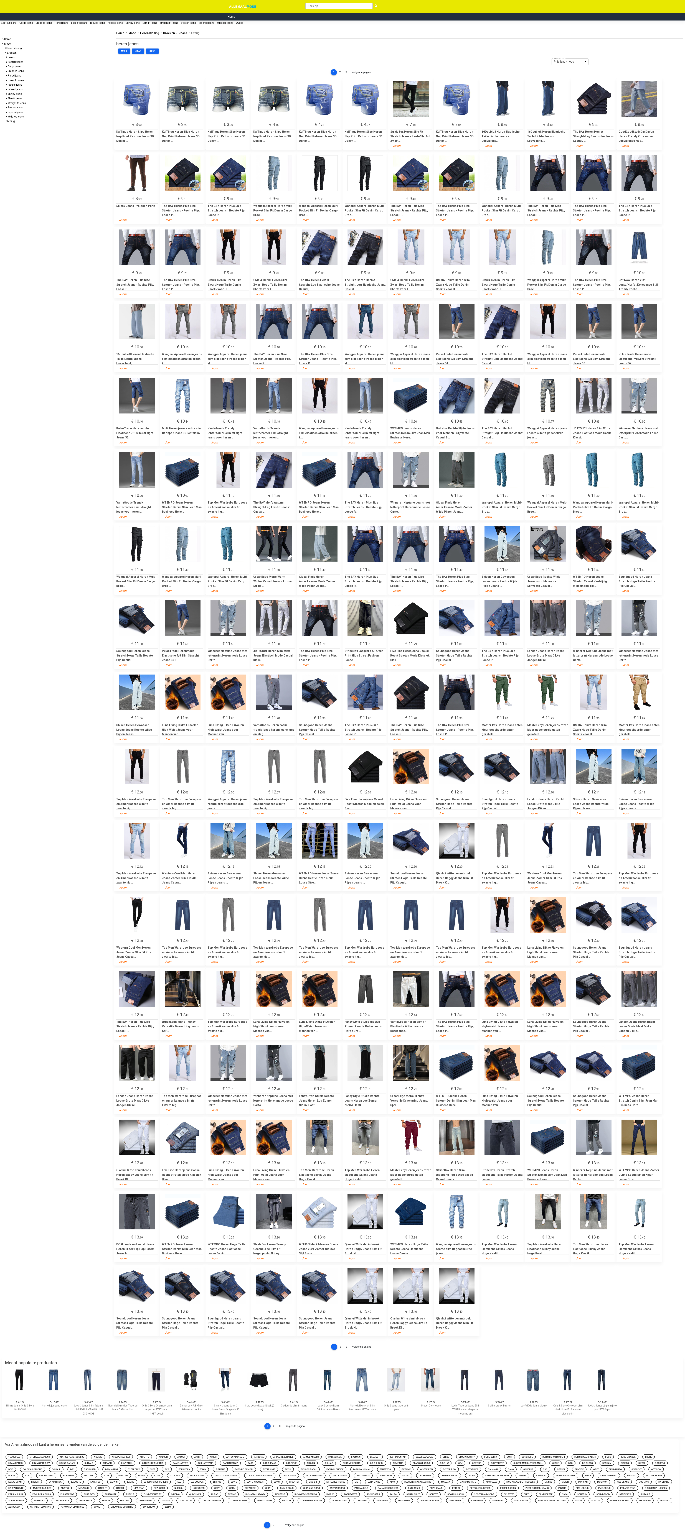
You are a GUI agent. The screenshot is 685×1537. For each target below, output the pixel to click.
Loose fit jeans (79, 22)
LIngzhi (313, 1482)
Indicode (123, 1475)
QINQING (175, 1494)
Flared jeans (61, 22)
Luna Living (374, 1482)
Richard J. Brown (255, 1494)
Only (267, 1488)
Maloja (445, 1482)
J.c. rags (175, 1475)
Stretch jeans (188, 22)
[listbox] (570, 61)
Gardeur (528, 1469)
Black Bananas (424, 1457)
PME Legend (582, 1488)
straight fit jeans (169, 22)
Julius (471, 1475)
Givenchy (636, 1469)
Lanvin (114, 1482)
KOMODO (631, 1475)
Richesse (280, 1494)
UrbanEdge (455, 1500)
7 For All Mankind (40, 1457)
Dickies (625, 1463)
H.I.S (27, 1475)
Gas (545, 1469)
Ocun (232, 1488)
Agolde (98, 1457)
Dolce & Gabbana (32, 1469)
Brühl (648, 1457)
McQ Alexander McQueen (520, 1482)
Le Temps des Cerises (156, 1482)
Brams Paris (15, 1463)
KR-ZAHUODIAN (654, 1475)
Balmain (356, 1457)
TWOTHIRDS (404, 1500)
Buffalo (89, 1463)
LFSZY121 (294, 1482)
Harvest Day (46, 1475)
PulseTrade (67, 1494)
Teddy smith (85, 1500)
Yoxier (97, 1507)
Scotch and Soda (484, 1494)
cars (250, 1463)
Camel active (180, 1463)
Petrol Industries (480, 1488)
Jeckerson (425, 1475)
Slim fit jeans (149, 22)
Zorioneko (149, 1507)
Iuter (157, 1475)
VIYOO (578, 1500)
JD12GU (405, 1475)
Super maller (16, 1500)
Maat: (138, 51)
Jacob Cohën (339, 1475)
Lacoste (76, 1482)
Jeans (12, 57)
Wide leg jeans (225, 22)
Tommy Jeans (264, 1500)
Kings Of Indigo (608, 1475)
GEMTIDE (579, 1469)
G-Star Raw (449, 1469)
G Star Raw (426, 1469)
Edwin (203, 1469)
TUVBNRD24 (382, 1500)
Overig (239, 22)
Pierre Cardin (508, 1488)
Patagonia (414, 1488)
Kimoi (588, 1475)
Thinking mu (145, 1500)
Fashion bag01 (309, 1469)
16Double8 (14, 1457)
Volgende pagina (361, 72)
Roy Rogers (373, 1494)
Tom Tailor (185, 1500)
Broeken (12, 52)
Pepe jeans (436, 1488)
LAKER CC (95, 1482)
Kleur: (152, 51)
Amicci (181, 1457)
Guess (11, 1475)
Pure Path (89, 1494)
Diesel (641, 1463)
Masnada (491, 1482)
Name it (102, 1488)
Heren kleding (14, 48)
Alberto (144, 1457)
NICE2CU (178, 1488)
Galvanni (493, 1469)
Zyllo (167, 1507)
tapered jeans (206, 22)
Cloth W (444, 1463)
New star (139, 1488)
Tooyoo (286, 1500)
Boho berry (490, 1457)
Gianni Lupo (615, 1469)
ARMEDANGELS (311, 1457)
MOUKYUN (602, 1482)
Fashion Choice (335, 1469)
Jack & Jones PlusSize (260, 1475)
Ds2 (72, 1469)
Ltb (356, 1482)
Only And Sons (311, 1488)
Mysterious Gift (42, 1488)
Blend (446, 1457)
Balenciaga (335, 1457)
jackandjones (314, 1475)
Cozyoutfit (497, 1463)
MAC (392, 1482)
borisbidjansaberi (585, 1457)
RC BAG (214, 1494)
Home (231, 16)
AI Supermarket (121, 1457)
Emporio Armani (244, 1469)
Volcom (595, 1500)
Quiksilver (195, 1494)
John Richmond (449, 1475)
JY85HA (522, 1475)
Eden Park (184, 1469)
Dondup (56, 1469)
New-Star (159, 1488)
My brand (663, 1482)
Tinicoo (165, 1500)
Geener (561, 1469)
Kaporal (541, 1475)
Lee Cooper (197, 1482)
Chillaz (328, 1463)
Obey (217, 1488)
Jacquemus (363, 1475)
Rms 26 (330, 1494)
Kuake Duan (15, 1482)
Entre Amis (269, 1469)
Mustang (644, 1482)
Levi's (234, 1482)
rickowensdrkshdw (306, 1494)
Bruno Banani (67, 1463)
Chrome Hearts (352, 1463)
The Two (124, 1500)
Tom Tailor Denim (211, 1500)
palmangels (361, 1488)
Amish (213, 1457)
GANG (511, 1469)
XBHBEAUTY (14, 1507)
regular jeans (97, 22)
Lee (179, 1482)
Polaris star (627, 1488)
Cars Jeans (269, 1463)
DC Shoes (587, 1463)
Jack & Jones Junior (225, 1475)
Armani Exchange (283, 1457)
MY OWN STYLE (16, 1488)
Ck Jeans (398, 1463)
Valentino (477, 1500)
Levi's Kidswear (255, 1482)
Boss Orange (628, 1457)
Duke (152, 1469)
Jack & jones (197, 1475)
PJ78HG (562, 1488)
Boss (608, 1457)
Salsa (393, 1494)
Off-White (250, 1488)
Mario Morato (468, 1482)
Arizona (259, 1457)
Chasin (311, 1463)
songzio (582, 1494)
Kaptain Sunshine (565, 1475)
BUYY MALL (127, 1463)
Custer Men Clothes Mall (528, 1463)
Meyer (565, 1482)
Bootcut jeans (9, 22)
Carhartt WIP (205, 1463)
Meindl (548, 1482)
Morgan (583, 1482)
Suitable (645, 1494)
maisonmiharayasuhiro (418, 1482)
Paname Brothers (388, 1488)
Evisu (288, 1469)
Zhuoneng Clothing (122, 1507)
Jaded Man (385, 1475)
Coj (460, 1463)
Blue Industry (467, 1457)
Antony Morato (235, 1457)
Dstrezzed (134, 1469)
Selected (509, 1494)
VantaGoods (521, 1500)
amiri (197, 1457)
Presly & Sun (15, 1494)
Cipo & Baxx (376, 1463)
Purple (130, 1494)
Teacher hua (61, 1500)
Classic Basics (421, 1463)
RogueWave (350, 1494)
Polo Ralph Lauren (656, 1488)
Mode (8, 43)
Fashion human (361, 1469)
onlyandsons (337, 1488)
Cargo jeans (26, 22)
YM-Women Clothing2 (72, 1507)
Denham (606, 1463)
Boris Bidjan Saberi (553, 1457)
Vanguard (498, 1500)
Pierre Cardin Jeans (537, 1488)
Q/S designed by (152, 1494)
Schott (433, 1494)
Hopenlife (68, 1475)
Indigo (141, 1475)
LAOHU (130, 1482)
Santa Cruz (413, 1494)
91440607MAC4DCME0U (72, 1457)
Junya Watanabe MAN (497, 1475)
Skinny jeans (133, 22)
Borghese (527, 1457)
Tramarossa (339, 1500)
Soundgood (603, 1494)
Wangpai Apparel (620, 1500)
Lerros (217, 1482)
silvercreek (545, 1494)
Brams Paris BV (41, 1463)
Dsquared (90, 1469)
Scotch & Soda (456, 1494)
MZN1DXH (83, 1488)
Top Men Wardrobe (311, 1500)
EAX (167, 1469)
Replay (232, 1494)
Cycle (555, 1463)
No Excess (199, 1488)
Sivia (565, 1494)
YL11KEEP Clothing (40, 1507)
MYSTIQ (65, 1488)
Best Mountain (398, 1457)
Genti (596, 1469)
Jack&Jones (289, 1475)
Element (220, 1469)
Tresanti (361, 1500)
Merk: (124, 51)
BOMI (509, 1457)
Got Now (656, 1469)
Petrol (456, 1488)
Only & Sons (287, 1488)
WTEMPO (664, 1500)
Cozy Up (476, 1463)
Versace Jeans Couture (552, 1500)
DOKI (10, 1469)
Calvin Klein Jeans (152, 1463)
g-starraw (472, 1469)
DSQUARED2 (111, 1469)
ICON (106, 1475)
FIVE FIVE (406, 1469)
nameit (120, 1488)
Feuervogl (386, 1469)
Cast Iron (291, 1463)
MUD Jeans (623, 1482)
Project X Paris (41, 1494)
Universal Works (429, 1500)
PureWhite (110, 1494)
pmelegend (604, 1488)
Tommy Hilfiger (238, 1500)
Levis (277, 1482)
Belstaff (375, 1457)
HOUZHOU (89, 1475)
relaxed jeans (115, 22)
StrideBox (625, 1494)
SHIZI (526, 1494)
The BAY (106, 1500)
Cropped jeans (44, 22)
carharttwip (230, 1463)
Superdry (39, 1500)
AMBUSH (163, 1457)
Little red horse (335, 1482)
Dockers (660, 1463)
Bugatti (107, 1463)
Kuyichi (35, 1482)
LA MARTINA (55, 1482)
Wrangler (645, 1500)
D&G (570, 1463)
